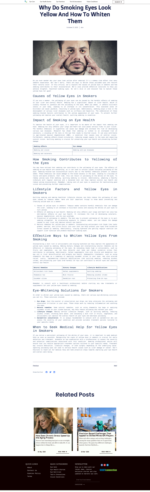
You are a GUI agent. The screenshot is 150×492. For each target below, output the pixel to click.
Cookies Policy (34, 473)
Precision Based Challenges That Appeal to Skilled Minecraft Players (96, 434)
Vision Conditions (92, 1)
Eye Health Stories (45, 1)
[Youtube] (104, 465)
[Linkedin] (107, 465)
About (29, 467)
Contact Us (32, 470)
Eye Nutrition (60, 1)
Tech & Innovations (76, 1)
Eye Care (32, 1)
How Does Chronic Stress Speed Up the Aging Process (53, 436)
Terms (29, 476)
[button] (47, 372)
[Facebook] (102, 465)
